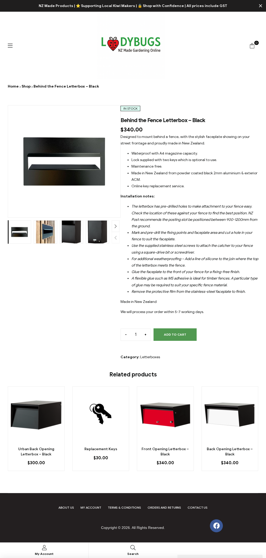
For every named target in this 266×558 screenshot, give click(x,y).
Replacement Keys (100, 449)
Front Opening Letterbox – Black (165, 451)
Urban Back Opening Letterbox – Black (36, 451)
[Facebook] (216, 525)
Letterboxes (150, 357)
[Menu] (10, 45)
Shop (26, 86)
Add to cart (175, 334)
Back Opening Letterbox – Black (230, 451)
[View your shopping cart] (252, 45)
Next (115, 226)
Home (13, 86)
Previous (115, 237)
